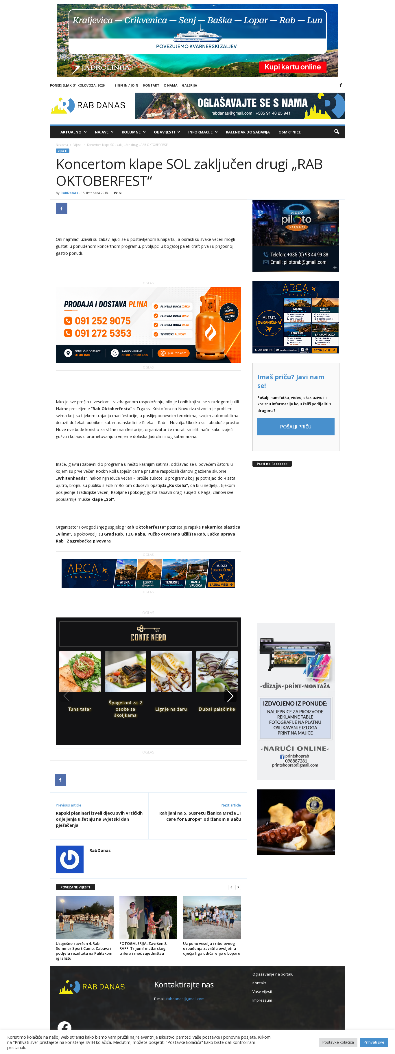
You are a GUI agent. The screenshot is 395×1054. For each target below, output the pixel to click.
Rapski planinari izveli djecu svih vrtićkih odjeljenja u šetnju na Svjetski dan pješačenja (99, 819)
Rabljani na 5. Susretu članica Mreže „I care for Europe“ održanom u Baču (200, 816)
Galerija (189, 85)
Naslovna (62, 145)
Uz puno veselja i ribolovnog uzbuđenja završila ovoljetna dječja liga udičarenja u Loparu (211, 948)
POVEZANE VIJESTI (75, 887)
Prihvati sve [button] (374, 1042)
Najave (101, 132)
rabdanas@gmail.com (185, 998)
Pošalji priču (295, 427)
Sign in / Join (126, 85)
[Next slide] (230, 696)
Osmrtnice (289, 132)
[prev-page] (231, 887)
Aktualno (71, 132)
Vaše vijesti (262, 991)
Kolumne (131, 132)
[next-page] (238, 887)
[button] (336, 132)
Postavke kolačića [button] (338, 1042)
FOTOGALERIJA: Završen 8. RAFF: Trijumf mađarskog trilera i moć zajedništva (143, 948)
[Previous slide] (66, 696)
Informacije (200, 132)
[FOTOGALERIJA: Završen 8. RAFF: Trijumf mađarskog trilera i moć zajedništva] (148, 917)
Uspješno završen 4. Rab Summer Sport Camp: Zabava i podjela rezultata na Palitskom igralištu (84, 951)
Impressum (262, 1000)
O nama (171, 85)
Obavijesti (164, 132)
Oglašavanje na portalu (273, 974)
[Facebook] (340, 85)
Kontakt (151, 85)
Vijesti (77, 145)
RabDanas (69, 192)
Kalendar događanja (248, 132)
